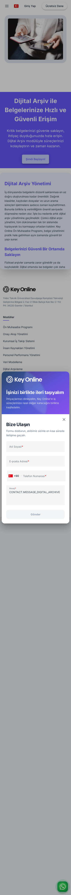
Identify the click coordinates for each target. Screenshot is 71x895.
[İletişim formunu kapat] (64, 419)
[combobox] (14, 476)
